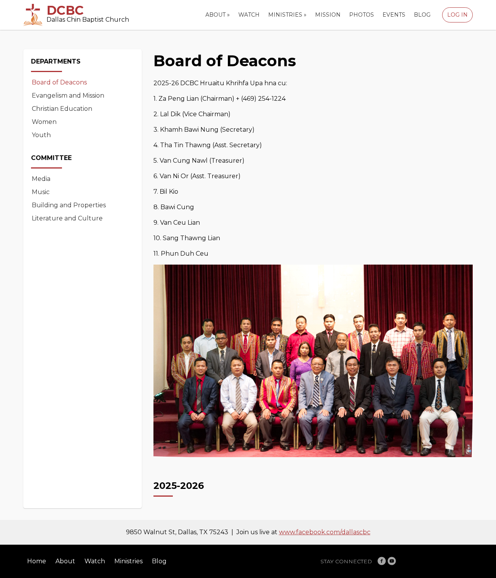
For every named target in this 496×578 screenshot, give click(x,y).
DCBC (65, 10)
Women (44, 122)
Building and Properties (69, 205)
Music (41, 192)
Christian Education (62, 108)
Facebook (381, 561)
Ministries (287, 14)
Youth (41, 135)
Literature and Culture (67, 218)
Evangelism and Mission (68, 95)
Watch (249, 14)
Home (36, 561)
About (217, 14)
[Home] (33, 15)
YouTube (392, 561)
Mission (328, 14)
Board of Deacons (59, 82)
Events (393, 14)
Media (41, 178)
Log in (457, 14)
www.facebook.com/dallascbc (324, 532)
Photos (361, 14)
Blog (422, 14)
